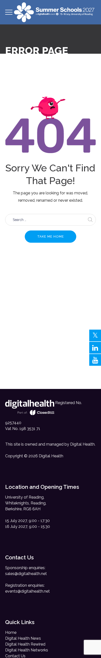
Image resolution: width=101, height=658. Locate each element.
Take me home (50, 236)
